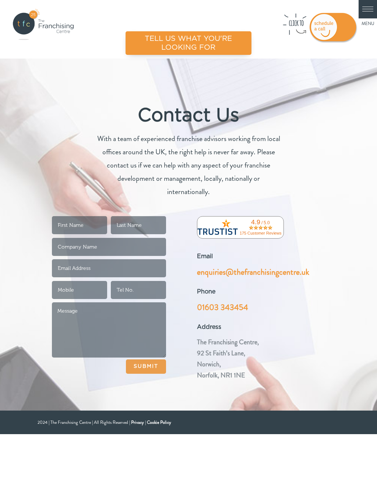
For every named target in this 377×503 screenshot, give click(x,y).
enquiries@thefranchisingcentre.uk (253, 272)
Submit (146, 366)
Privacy (137, 422)
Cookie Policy (159, 422)
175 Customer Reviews (261, 233)
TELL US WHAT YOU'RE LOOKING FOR (188, 43)
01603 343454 (222, 307)
